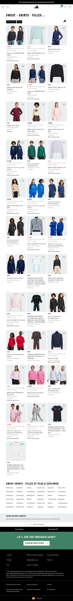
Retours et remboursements (35, 555)
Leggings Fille (40, 499)
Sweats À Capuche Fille (30, 507)
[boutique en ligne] (36, 7)
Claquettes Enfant (40, 492)
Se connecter (19, 529)
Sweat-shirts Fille (41, 488)
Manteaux (61, 499)
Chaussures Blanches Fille (62, 496)
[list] (33, 21)
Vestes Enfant (29, 499)
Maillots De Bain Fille (30, 496)
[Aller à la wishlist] (7, 7)
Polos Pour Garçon (61, 488)
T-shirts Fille (52, 499)
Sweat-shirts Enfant (52, 492)
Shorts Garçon (50, 496)
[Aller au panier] (70, 7)
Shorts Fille (41, 503)
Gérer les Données (32, 584)
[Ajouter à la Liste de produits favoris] (22, 28)
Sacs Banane (62, 507)
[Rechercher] (65, 7)
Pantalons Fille (19, 503)
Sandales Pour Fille (19, 488)
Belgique (39, 598)
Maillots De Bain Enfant (20, 507)
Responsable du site (32, 560)
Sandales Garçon (19, 492)
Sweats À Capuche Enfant (51, 488)
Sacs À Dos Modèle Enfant (9, 499)
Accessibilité (51, 589)
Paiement (50, 560)
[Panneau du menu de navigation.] (3, 7)
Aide (7, 565)
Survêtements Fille (31, 503)
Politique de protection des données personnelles (14, 590)
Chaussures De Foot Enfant (20, 496)
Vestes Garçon (29, 488)
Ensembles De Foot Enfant (62, 492)
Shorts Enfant (50, 503)
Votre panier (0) (53, 529)
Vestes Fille (20, 499)
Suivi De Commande (53, 555)
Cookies (49, 584)
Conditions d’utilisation (33, 589)
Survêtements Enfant (10, 507)
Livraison (9, 555)
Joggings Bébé (40, 507)
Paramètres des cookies (13, 584)
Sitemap (8, 560)
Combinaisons (62, 503)
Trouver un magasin (32, 565)
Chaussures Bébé (10, 496)
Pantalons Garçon (9, 503)
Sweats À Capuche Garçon (40, 496)
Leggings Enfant (51, 507)
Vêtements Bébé (9, 488)
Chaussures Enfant (10, 492)
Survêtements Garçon (31, 492)
